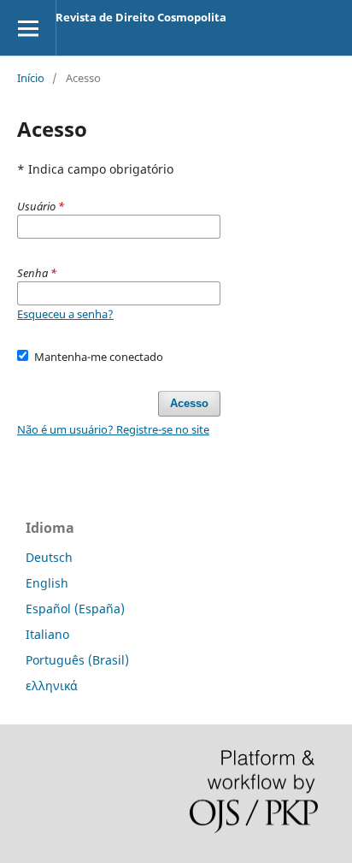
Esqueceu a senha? (65, 314)
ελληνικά (52, 685)
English (47, 583)
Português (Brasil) (77, 660)
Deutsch (49, 557)
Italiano (47, 634)
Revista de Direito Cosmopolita (141, 17)
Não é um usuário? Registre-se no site (113, 429)
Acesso (189, 403)
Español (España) (75, 608)
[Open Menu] (28, 28)
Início (30, 78)
